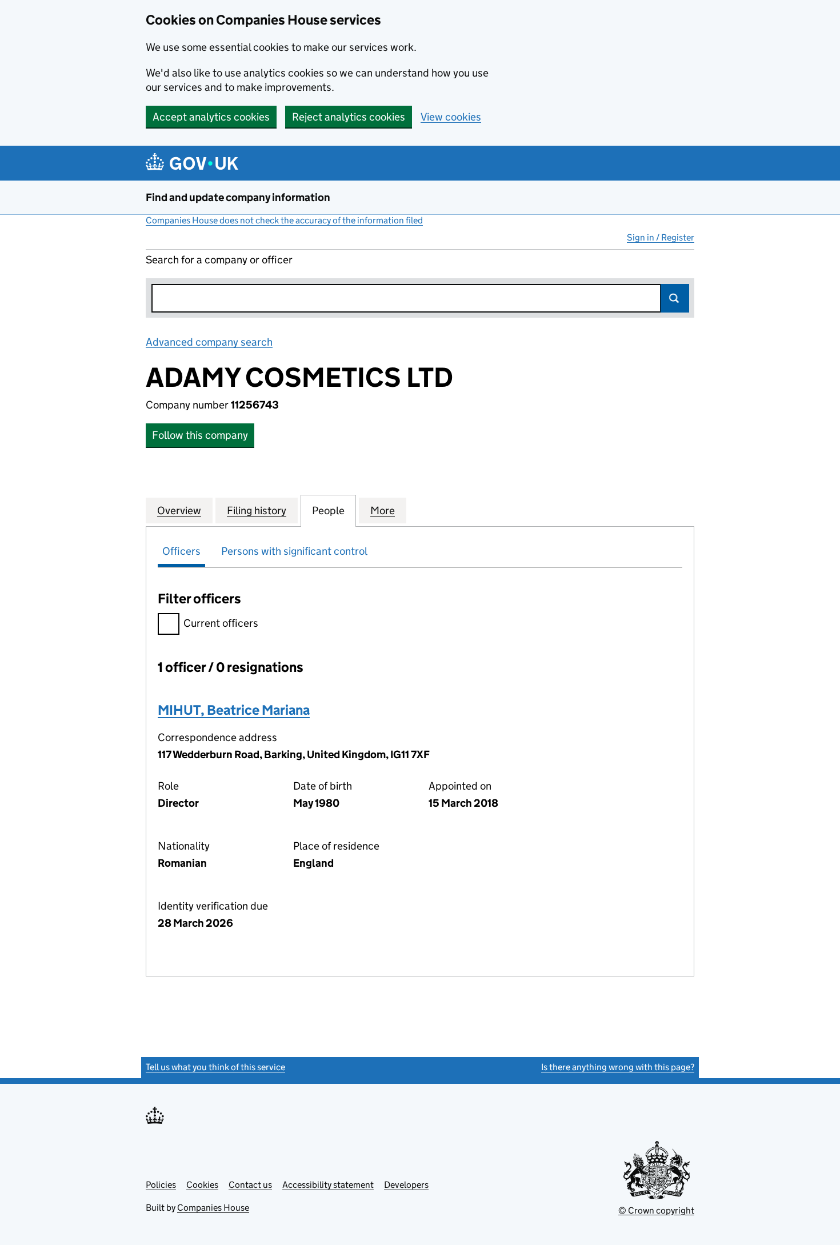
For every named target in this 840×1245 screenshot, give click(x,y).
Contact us (250, 1184)
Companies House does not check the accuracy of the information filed (284, 220)
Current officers (220, 623)
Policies (161, 1184)
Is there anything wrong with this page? (617, 1067)
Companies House (213, 1207)
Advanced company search (209, 342)
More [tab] (382, 510)
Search (675, 298)
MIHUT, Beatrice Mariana (234, 710)
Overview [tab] (179, 510)
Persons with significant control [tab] (294, 551)
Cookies (202, 1184)
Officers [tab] (181, 551)
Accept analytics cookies (211, 116)
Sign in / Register (660, 237)
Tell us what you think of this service (215, 1067)
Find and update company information (238, 197)
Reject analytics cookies (348, 116)
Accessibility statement (328, 1184)
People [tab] (328, 510)
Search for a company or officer (219, 259)
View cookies (451, 116)
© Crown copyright (656, 1210)
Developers (406, 1184)
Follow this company (200, 435)
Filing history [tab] (256, 510)
